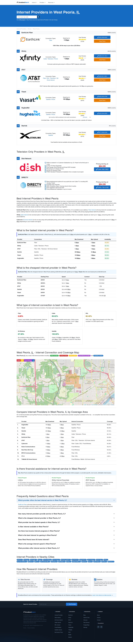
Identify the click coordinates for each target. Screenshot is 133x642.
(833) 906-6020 (103, 37)
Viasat (19, 255)
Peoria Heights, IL (47, 559)
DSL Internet (57, 625)
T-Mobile (70, 629)
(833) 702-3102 (103, 187)
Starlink (19, 252)
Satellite (48, 99)
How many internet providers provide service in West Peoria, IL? (42, 514)
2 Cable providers (64, 355)
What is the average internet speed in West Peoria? (37, 544)
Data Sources (86, 622)
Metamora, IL (111, 561)
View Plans (102, 41)
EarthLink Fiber (21, 242)
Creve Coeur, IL (56, 559)
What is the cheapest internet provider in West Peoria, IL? (39, 518)
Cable (45, 59)
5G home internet (27, 220)
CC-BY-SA (105, 404)
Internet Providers (59, 615)
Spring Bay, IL (54, 561)
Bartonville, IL (33, 559)
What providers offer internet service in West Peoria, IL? (39, 548)
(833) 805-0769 (103, 96)
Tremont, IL (104, 561)
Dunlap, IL (68, 561)
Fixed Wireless (28, 360)
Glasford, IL (84, 561)
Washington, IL (62, 561)
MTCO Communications (28, 453)
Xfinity (19, 246)
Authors (99, 617)
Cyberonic (24, 443)
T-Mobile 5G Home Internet (29, 459)
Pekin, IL (106, 559)
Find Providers (72, 604)
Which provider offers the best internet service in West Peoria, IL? (42, 500)
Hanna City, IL (99, 559)
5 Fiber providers (54, 355)
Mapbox (112, 404)
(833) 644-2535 (103, 113)
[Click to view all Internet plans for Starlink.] (30, 134)
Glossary (85, 620)
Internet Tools (86, 617)
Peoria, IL (40, 559)
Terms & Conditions (31, 627)
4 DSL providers (73, 355)
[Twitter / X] (101, 627)
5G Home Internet (52, 79)
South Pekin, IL (97, 561)
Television (50, 59)
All (33, 360)
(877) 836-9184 (103, 132)
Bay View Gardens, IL (22, 561)
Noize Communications (28, 447)
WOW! (69, 634)
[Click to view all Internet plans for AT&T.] (30, 78)
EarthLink (70, 615)
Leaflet (85, 404)
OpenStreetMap (94, 404)
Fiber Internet (58, 617)
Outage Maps (86, 625)
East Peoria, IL (75, 559)
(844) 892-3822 (103, 169)
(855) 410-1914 (103, 56)
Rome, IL (90, 561)
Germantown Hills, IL (45, 561)
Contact (99, 620)
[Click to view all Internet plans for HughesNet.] (30, 113)
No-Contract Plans (59, 632)
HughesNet (20, 258)
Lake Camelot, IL (91, 559)
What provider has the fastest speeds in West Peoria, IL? (39, 522)
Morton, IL (37, 561)
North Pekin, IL (83, 559)
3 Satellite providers (98, 355)
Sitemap (85, 627)
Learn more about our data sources (101, 595)
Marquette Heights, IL (65, 559)
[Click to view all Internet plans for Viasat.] (30, 98)
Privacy (24, 627)
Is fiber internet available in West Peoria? (33, 526)
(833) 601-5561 (103, 76)
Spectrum (70, 622)
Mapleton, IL (30, 561)
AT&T (19, 249)
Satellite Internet (58, 629)
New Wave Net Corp (27, 450)
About (98, 615)
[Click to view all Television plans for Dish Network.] (31, 167)
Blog (84, 615)
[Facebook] (98, 627)
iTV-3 (22, 456)
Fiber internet (92, 210)
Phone (56, 59)
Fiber (50, 40)
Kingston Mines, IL (76, 561)
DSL (48, 78)
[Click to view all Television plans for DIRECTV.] (31, 185)
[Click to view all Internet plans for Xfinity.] (30, 58)
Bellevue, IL (19, 559)
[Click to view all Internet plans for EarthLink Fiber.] (30, 39)
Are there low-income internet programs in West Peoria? (39, 531)
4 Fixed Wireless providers (84, 355)
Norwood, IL (26, 559)
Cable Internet (58, 622)
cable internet (24, 215)
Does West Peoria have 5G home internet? (33, 539)
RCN (69, 632)
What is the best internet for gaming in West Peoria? (37, 535)
